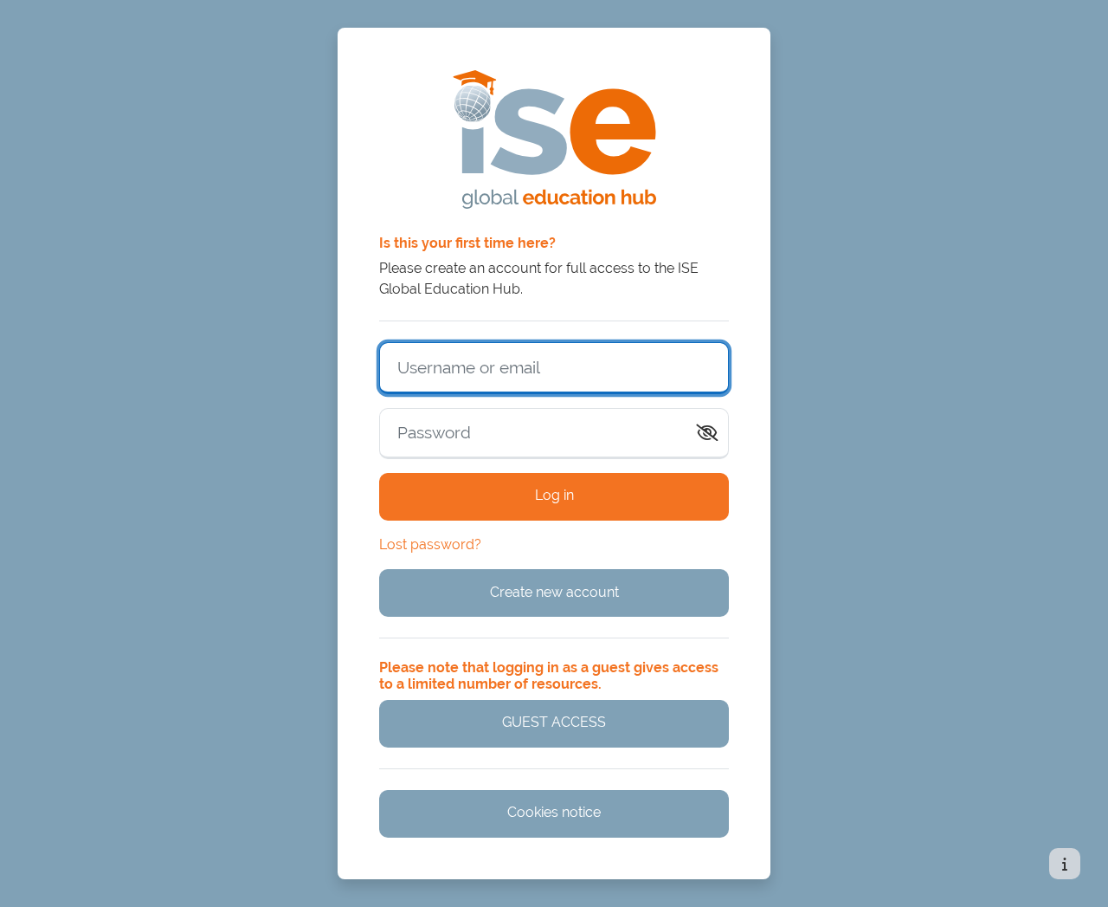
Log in (554, 495)
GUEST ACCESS (554, 722)
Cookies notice (554, 812)
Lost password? (430, 544)
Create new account (554, 592)
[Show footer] (1064, 863)
